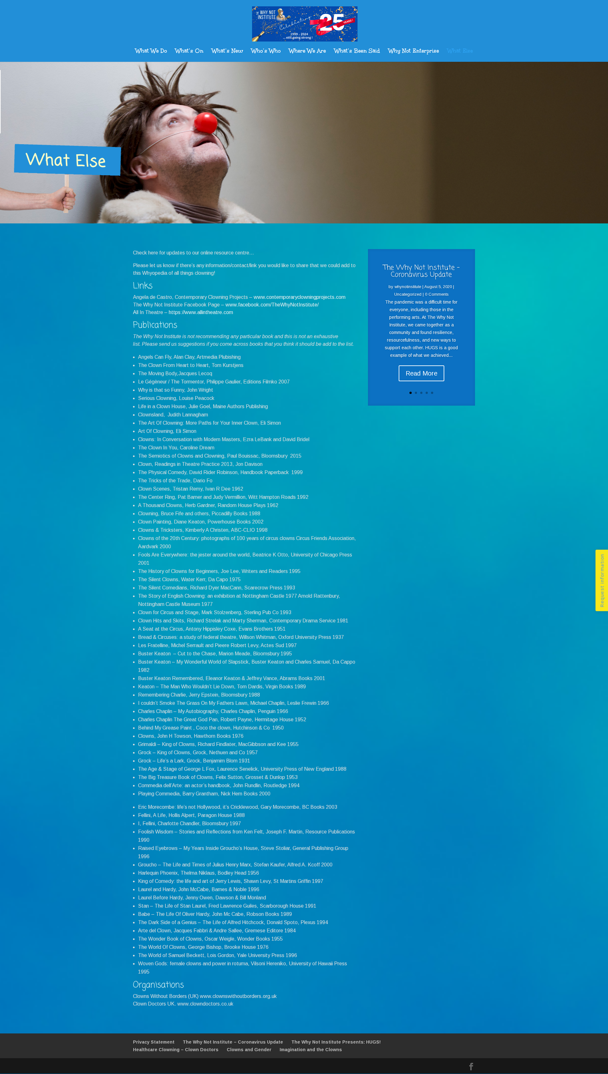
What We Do (151, 52)
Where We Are (307, 52)
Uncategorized (407, 294)
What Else (460, 52)
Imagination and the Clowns (311, 1049)
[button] (601, 580)
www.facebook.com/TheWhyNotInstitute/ (272, 304)
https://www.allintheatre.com (201, 312)
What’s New (227, 52)
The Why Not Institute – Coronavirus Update (233, 1042)
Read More (421, 373)
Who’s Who (266, 52)
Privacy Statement (153, 1042)
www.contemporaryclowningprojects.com (299, 297)
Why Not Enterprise (414, 52)
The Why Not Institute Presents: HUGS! (336, 1042)
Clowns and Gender (249, 1049)
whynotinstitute (408, 286)
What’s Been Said (357, 52)
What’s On (189, 52)
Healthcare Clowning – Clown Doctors (175, 1049)
